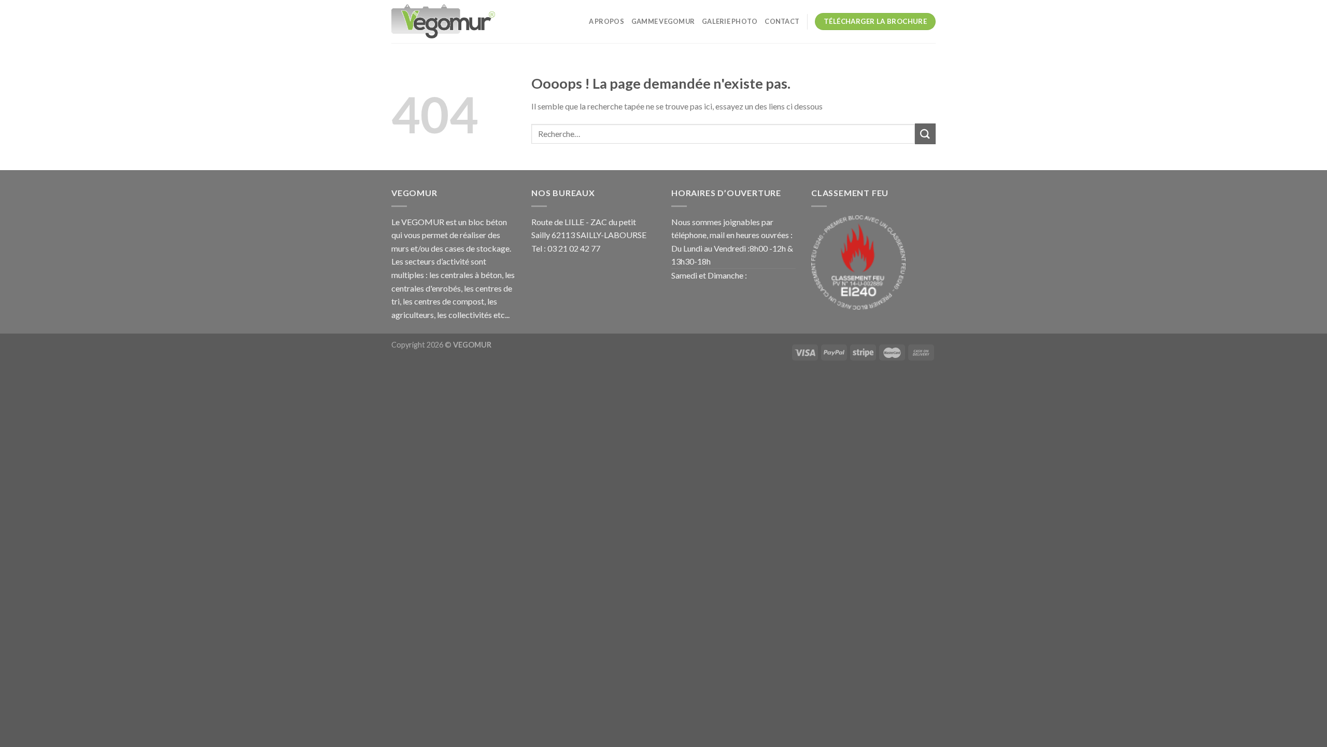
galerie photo (729, 21)
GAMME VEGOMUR (663, 21)
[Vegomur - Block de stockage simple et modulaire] (443, 21)
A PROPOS (606, 21)
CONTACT (782, 21)
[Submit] (925, 133)
